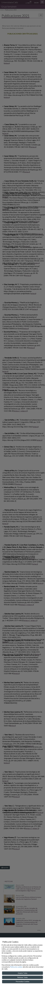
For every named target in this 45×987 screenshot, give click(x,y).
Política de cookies (16, 967)
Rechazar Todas (22, 977)
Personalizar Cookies (22, 981)
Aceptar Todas (22, 973)
